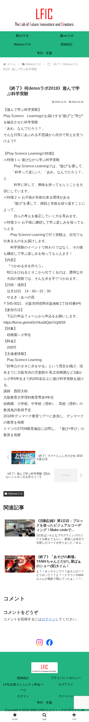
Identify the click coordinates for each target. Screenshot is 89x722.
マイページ (65, 696)
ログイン (48, 619)
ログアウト (65, 684)
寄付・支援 (44, 702)
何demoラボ (15, 493)
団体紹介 (23, 678)
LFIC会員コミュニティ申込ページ (23, 687)
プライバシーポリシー (66, 678)
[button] (80, 590)
